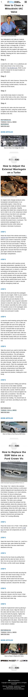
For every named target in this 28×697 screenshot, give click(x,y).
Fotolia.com (21, 482)
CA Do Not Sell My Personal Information (13, 689)
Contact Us (17, 686)
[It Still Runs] (14, 2)
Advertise (10, 686)
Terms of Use (9, 687)
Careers (23, 686)
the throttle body (12, 68)
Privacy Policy (17, 687)
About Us (4, 686)
